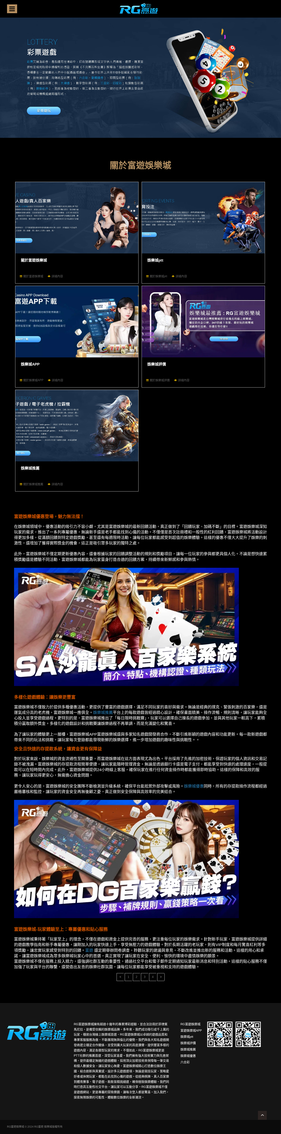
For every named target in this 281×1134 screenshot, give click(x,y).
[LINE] (219, 1034)
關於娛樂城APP (33, 380)
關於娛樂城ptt (158, 276)
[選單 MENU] (12, 8)
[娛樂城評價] (203, 321)
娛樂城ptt (155, 260)
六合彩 (185, 1062)
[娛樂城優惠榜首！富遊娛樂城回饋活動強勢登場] (126, 859)
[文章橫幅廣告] (140, 76)
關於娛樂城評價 (160, 380)
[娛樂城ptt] (203, 217)
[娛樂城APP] (76, 321)
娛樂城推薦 (30, 468)
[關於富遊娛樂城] (76, 217)
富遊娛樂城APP (191, 1030)
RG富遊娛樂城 (190, 1024)
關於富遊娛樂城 (34, 260)
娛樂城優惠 (188, 1056)
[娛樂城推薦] (76, 425)
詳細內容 (57, 276)
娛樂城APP (30, 364)
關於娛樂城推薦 (33, 484)
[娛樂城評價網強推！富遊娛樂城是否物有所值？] (126, 626)
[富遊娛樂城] (139, 8)
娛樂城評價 (156, 364)
